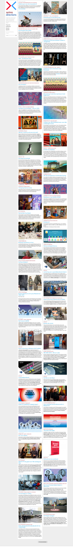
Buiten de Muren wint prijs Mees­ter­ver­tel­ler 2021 (29, 294)
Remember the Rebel (24, 213)
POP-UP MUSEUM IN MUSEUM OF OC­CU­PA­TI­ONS (29, 526)
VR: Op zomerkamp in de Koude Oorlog (55, 175)
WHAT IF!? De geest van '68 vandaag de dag (29, 462)
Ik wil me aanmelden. (21, 8)
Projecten (8, 25)
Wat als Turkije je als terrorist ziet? (28, 132)
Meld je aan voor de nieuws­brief (27, 4)
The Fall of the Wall (49, 430)
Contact (7, 33)
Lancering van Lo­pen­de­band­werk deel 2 (55, 272)
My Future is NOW (23, 321)
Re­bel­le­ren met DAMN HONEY (52, 197)
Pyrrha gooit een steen (24, 30)
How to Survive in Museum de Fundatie (29, 348)
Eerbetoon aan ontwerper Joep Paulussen (52, 69)
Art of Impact (22, 84)
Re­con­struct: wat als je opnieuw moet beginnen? (54, 94)
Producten (8, 26)
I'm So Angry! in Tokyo (24, 493)
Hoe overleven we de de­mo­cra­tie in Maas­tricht (54, 405)
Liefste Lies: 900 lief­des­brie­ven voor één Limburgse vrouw (55, 122)
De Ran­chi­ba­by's (23, 262)
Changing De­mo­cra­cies (25, 188)
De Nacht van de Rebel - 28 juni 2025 (28, 108)
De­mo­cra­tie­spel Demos (50, 246)
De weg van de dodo (24, 158)
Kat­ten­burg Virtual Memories (52, 17)
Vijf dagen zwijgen (49, 516)
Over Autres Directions (10, 31)
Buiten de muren (48, 323)
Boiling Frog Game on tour (26, 242)
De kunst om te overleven (51, 459)
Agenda (7, 29)
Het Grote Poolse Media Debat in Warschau (53, 485)
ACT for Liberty (22, 435)
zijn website (58, 73)
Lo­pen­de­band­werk (23, 377)
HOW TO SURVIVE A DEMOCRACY (28, 404)
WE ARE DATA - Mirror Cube (52, 353)
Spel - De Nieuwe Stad (24, 58)
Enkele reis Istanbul (49, 149)
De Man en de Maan (49, 378)
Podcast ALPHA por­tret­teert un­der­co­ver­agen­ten (54, 41)
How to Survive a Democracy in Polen (54, 299)
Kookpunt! (47, 222)
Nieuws (7, 28)
